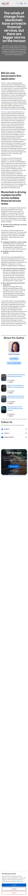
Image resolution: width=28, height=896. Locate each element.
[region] (14, 883)
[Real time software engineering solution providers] (7, 3)
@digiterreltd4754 (9, 437)
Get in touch (14, 466)
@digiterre (7, 429)
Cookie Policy (19, 881)
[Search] (21, 8)
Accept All (14, 885)
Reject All (14, 893)
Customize (14, 889)
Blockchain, (4, 112)
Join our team (14, 471)
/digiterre (6, 433)
